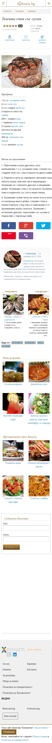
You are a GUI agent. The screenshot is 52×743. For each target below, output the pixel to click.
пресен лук (17, 126)
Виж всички (10, 716)
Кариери (31, 664)
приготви (26, 40)
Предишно (10, 291)
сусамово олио (17, 100)
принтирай (9, 40)
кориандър (7, 133)
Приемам (9, 731)
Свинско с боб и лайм (40, 318)
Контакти (32, 669)
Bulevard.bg (9, 708)
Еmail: (6, 534)
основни (19, 11)
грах (18, 118)
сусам (20, 144)
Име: (5, 523)
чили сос (20, 107)
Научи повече (41, 727)
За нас (6, 664)
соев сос (12, 104)
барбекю (32, 11)
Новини (7, 669)
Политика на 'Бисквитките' (17, 693)
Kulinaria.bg (31, 253)
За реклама (9, 675)
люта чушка (19, 122)
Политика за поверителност (15, 739)
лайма (4, 115)
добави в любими (42, 41)
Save (10, 233)
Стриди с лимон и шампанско (12, 318)
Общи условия (39, 736)
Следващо (42, 291)
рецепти (7, 11)
